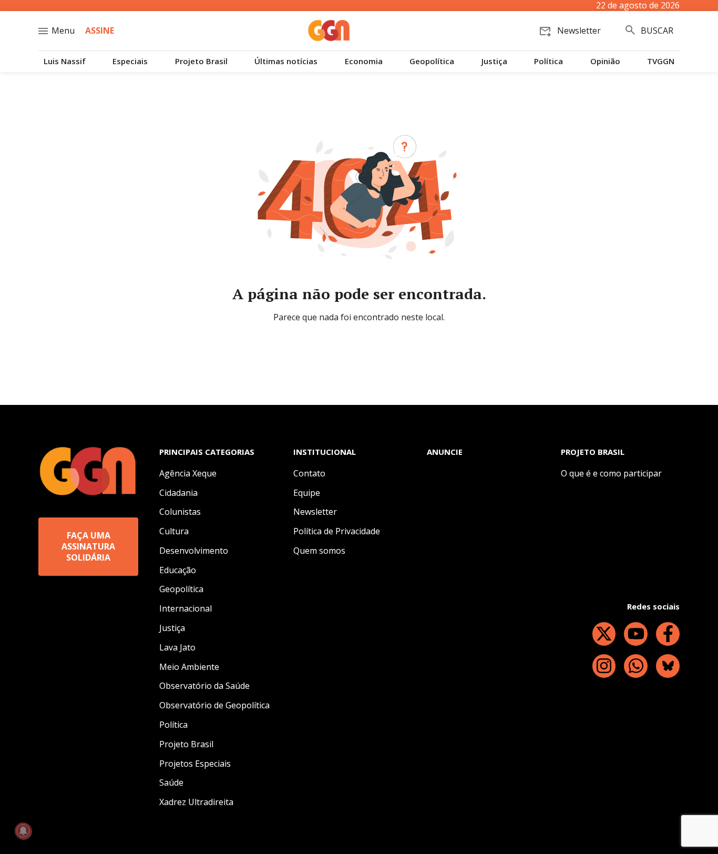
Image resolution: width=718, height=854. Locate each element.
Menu (63, 30)
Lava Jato (177, 647)
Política (548, 61)
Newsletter (315, 511)
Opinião (605, 61)
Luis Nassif (65, 61)
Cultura (174, 531)
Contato (309, 473)
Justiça (494, 61)
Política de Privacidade (336, 531)
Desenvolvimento (193, 550)
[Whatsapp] (636, 666)
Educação (177, 570)
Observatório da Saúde (204, 686)
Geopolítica (431, 61)
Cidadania (178, 493)
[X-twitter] (604, 634)
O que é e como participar (611, 473)
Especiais (130, 61)
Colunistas (180, 511)
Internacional (185, 608)
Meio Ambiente (189, 667)
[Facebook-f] (668, 634)
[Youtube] (636, 634)
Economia (364, 61)
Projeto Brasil (201, 61)
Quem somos (319, 550)
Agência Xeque (188, 473)
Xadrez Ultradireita (196, 802)
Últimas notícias (285, 61)
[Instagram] (604, 666)
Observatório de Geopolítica (214, 705)
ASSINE (99, 30)
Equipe (306, 493)
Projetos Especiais (195, 763)
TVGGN (660, 61)
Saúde (171, 782)
